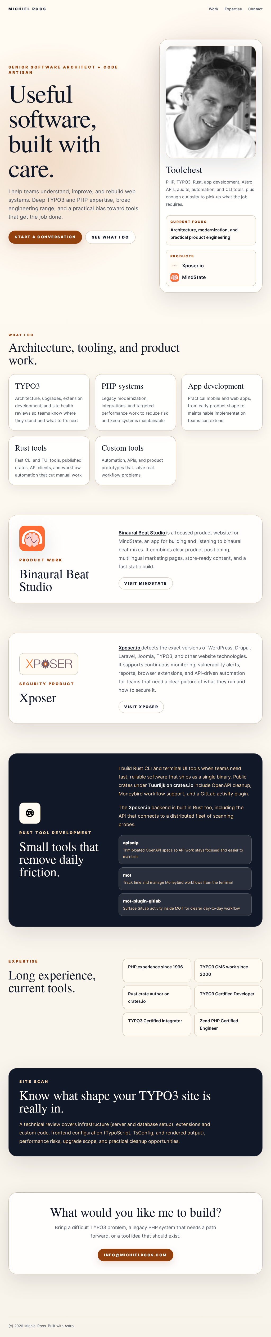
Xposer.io (130, 648)
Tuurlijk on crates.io (171, 785)
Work (213, 9)
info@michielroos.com (135, 1255)
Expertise (233, 9)
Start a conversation (45, 237)
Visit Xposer (141, 706)
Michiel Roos (27, 9)
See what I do (110, 237)
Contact (255, 9)
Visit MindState (145, 583)
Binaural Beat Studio (142, 532)
